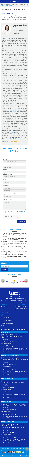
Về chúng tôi (3, 306)
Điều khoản (22, 211)
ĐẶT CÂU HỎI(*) (7, 199)
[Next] (26, 281)
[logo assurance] (23, 282)
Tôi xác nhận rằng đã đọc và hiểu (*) (15, 212)
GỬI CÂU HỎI (21, 221)
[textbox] (14, 188)
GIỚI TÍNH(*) (6, 165)
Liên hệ (2, 316)
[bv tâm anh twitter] (8, 452)
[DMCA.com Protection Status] (18, 452)
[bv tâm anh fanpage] (2, 452)
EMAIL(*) (5, 180)
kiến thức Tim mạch (15, 138)
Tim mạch (16, 4)
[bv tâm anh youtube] (5, 452)
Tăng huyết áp (22, 4)
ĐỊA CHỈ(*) (6, 185)
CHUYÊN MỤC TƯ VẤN (10, 4)
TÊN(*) (5, 159)
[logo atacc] (14, 282)
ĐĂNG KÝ (4, 269)
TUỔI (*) (5, 169)
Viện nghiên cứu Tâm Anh (21, 306)
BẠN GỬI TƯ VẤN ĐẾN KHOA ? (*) (12, 194)
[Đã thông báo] (25, 452)
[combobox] (14, 188)
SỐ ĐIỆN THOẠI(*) (8, 174)
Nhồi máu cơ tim (14, 111)
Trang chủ (3, 4)
